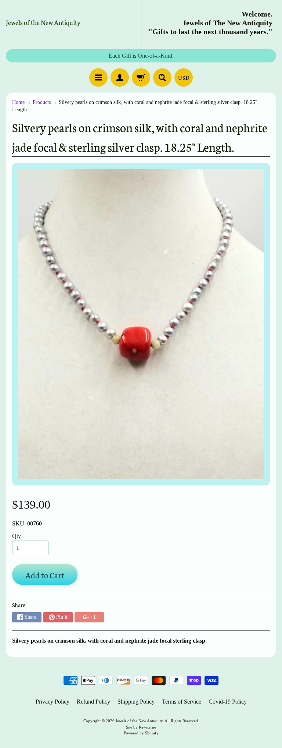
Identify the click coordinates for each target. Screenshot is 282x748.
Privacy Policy (52, 701)
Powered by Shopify (141, 733)
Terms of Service (181, 701)
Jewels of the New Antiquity (43, 22)
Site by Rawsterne (141, 727)
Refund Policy (93, 701)
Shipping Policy (136, 701)
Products (42, 102)
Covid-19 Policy (228, 701)
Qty (16, 536)
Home (18, 102)
